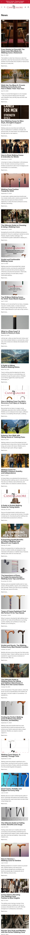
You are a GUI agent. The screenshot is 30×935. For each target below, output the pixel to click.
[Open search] (4, 7)
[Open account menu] (25, 7)
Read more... (4, 66)
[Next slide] (28, 1)
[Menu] (1, 7)
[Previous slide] (1, 1)
